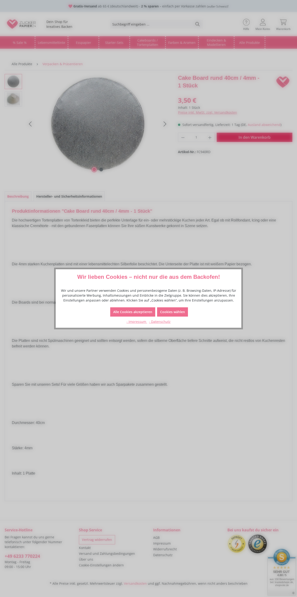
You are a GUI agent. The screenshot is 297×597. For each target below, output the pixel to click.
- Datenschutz (160, 321)
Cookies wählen (172, 312)
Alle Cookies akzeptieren (132, 312)
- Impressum (136, 321)
